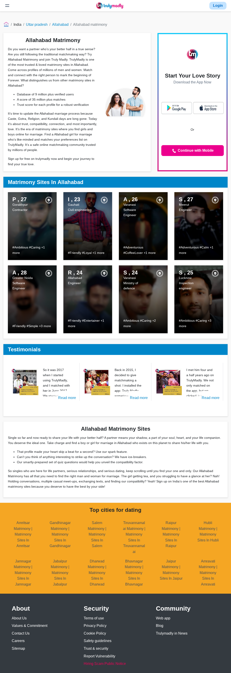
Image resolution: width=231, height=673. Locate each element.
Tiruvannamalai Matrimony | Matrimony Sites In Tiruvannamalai (134, 537)
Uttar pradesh (37, 24)
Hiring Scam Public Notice (105, 664)
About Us (19, 618)
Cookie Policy (95, 633)
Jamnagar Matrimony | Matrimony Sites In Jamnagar (23, 572)
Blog (159, 626)
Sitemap (18, 648)
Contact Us (21, 633)
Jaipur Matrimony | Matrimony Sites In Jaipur (171, 570)
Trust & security (96, 648)
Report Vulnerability (99, 656)
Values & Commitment (29, 626)
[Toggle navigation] (7, 5)
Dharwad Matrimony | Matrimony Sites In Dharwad (97, 572)
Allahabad (60, 24)
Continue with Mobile (195, 150)
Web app (163, 618)
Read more (67, 398)
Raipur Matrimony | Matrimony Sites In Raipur (171, 534)
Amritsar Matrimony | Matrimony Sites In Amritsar (23, 534)
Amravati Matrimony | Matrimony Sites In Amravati (208, 572)
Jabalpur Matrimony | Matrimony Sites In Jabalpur (60, 572)
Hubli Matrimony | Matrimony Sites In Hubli (208, 531)
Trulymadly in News (171, 633)
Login (218, 5)
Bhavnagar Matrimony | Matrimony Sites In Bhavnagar (134, 572)
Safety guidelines (97, 641)
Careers (18, 641)
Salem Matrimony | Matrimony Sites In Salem (97, 534)
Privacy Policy (95, 626)
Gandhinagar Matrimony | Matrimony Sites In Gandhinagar (60, 534)
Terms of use (94, 618)
